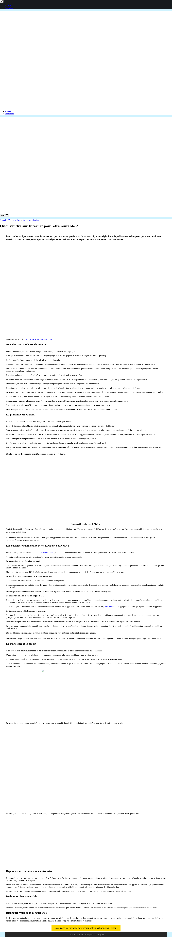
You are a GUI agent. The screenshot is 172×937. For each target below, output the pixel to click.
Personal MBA (47, 553)
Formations (9, 114)
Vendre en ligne (14, 220)
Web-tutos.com (110, 607)
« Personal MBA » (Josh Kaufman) (40, 339)
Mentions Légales (97, 934)
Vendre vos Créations (31, 220)
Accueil (8, 111)
